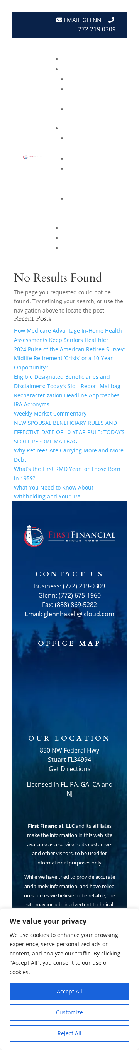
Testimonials (90, 228)
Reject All (69, 1033)
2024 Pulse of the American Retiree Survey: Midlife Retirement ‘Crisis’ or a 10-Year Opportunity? (69, 358)
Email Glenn (81, 20)
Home (104, 59)
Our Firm (97, 109)
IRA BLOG (98, 158)
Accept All (69, 991)
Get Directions (70, 769)
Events (101, 238)
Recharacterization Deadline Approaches (67, 395)
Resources (95, 128)
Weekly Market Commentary (91, 178)
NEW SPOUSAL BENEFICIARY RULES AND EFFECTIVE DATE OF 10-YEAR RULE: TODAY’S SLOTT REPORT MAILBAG (69, 432)
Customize (69, 1012)
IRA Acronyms (31, 404)
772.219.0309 (97, 29)
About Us (97, 69)
